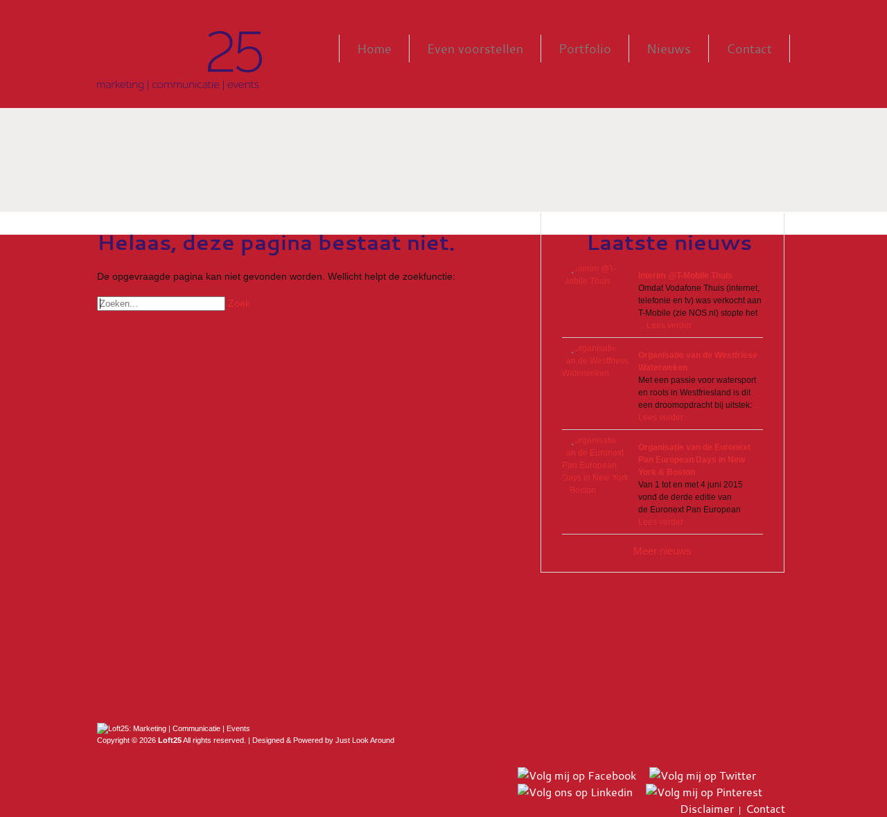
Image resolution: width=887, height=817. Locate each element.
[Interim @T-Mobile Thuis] (596, 297)
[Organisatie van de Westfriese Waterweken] (596, 376)
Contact (749, 48)
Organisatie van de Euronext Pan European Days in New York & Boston (694, 459)
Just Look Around (364, 740)
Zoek (239, 303)
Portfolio (585, 48)
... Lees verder (665, 325)
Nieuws (669, 48)
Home (374, 48)
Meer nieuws (662, 551)
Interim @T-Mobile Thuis (685, 275)
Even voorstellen (475, 48)
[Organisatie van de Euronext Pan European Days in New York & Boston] (596, 468)
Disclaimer (707, 808)
